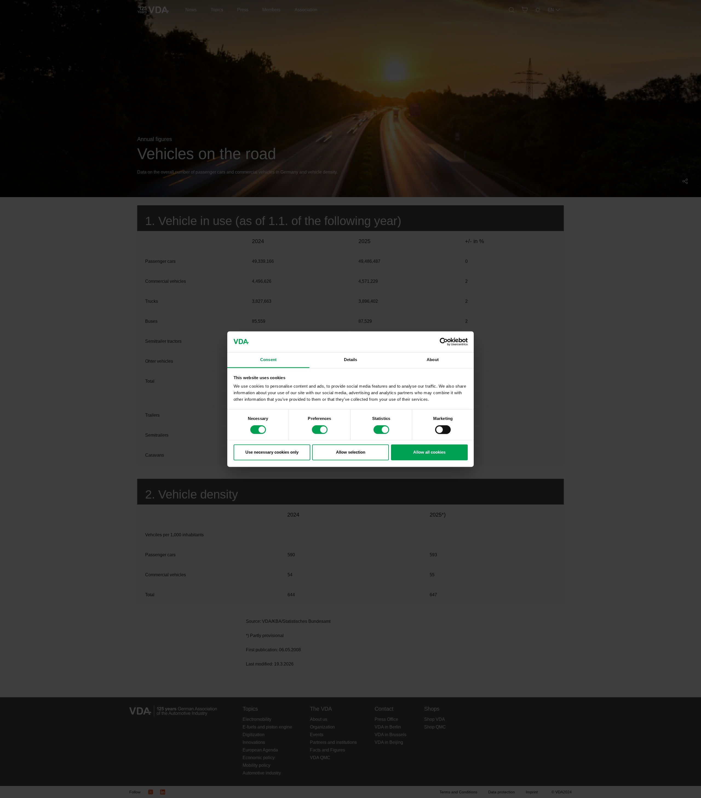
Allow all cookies (429, 452)
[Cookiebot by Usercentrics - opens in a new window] (444, 342)
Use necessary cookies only (271, 452)
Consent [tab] (268, 360)
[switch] (319, 429)
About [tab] (433, 360)
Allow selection (350, 452)
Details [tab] (350, 360)
